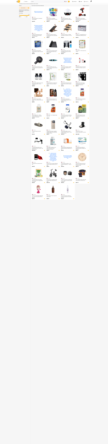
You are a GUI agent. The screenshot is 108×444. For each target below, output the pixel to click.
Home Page (20, 3)
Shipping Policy (21, 11)
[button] (74, 1)
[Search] (69, 1)
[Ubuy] (18, 1)
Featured (87, 5)
